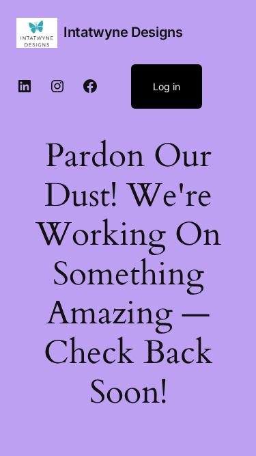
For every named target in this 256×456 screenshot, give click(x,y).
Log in (166, 86)
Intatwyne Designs (122, 32)
